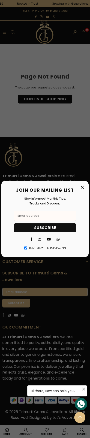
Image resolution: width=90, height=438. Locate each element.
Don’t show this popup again (47, 248)
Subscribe (45, 227)
